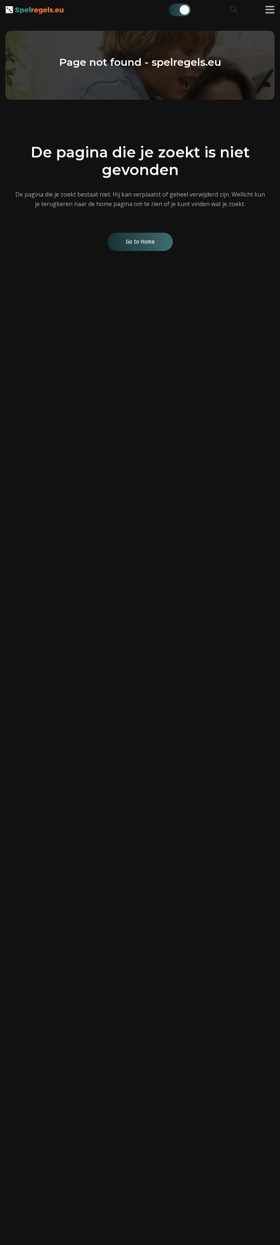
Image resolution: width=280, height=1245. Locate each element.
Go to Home (140, 241)
